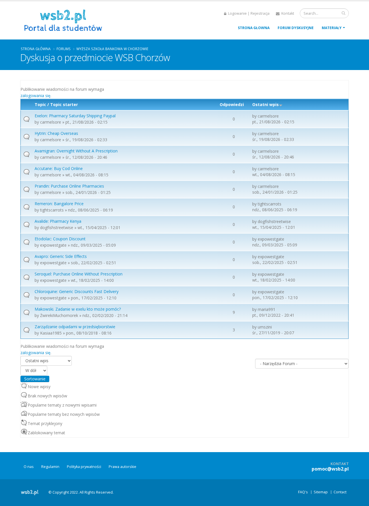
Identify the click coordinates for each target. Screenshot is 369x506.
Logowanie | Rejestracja (248, 13)
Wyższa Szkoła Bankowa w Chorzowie (112, 48)
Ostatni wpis (265, 104)
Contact (340, 492)
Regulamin (50, 466)
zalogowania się (35, 95)
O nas (29, 466)
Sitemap (321, 492)
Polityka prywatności (84, 466)
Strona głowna (254, 27)
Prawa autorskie (122, 466)
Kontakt (287, 13)
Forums (64, 48)
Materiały (332, 27)
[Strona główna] (65, 19)
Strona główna (36, 48)
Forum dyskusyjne (296, 27)
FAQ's (303, 492)
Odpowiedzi (232, 104)
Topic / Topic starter (56, 104)
